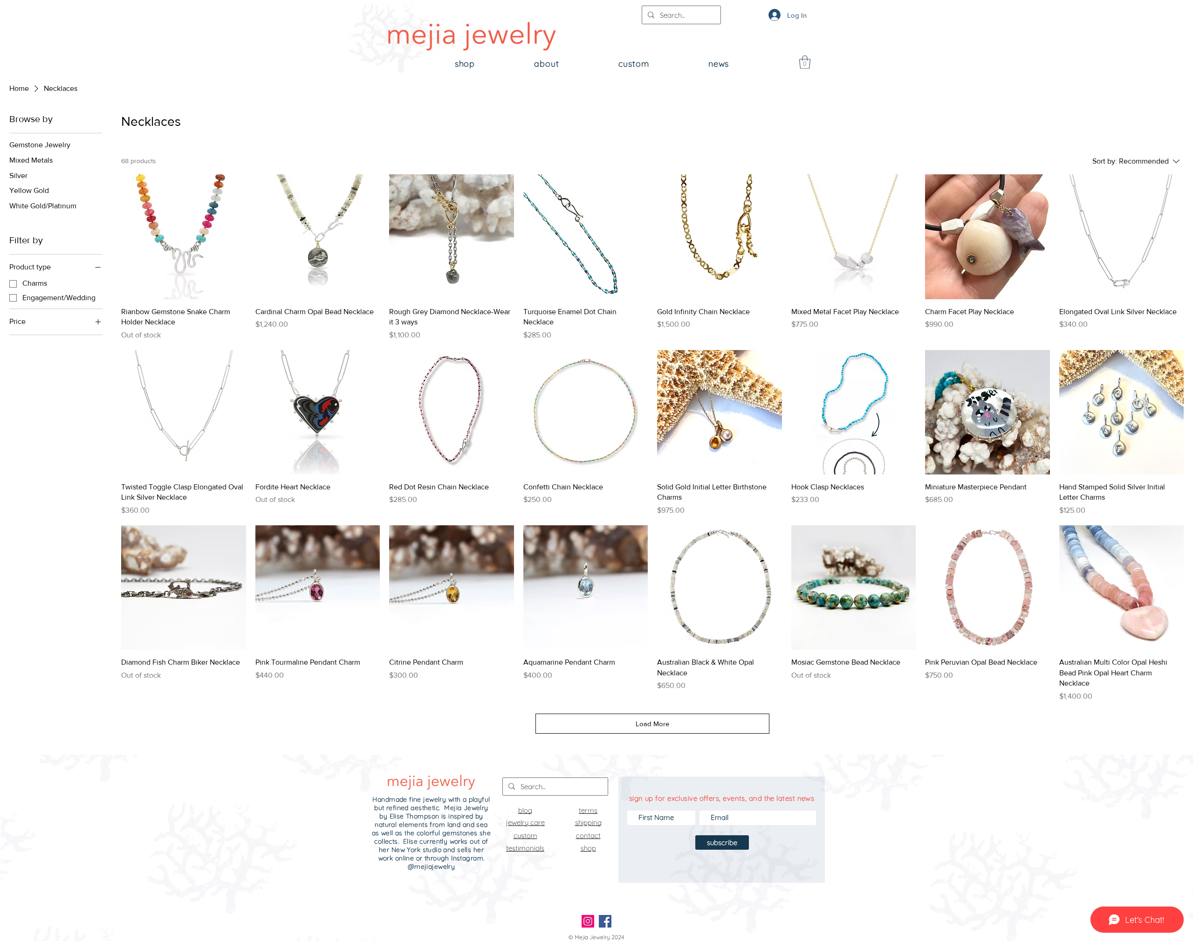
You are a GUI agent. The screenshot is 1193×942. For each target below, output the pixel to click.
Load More (652, 724)
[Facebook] (605, 921)
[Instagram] (588, 921)
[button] (804, 62)
